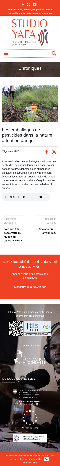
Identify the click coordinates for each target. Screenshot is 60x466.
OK (46, 459)
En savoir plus (30, 462)
